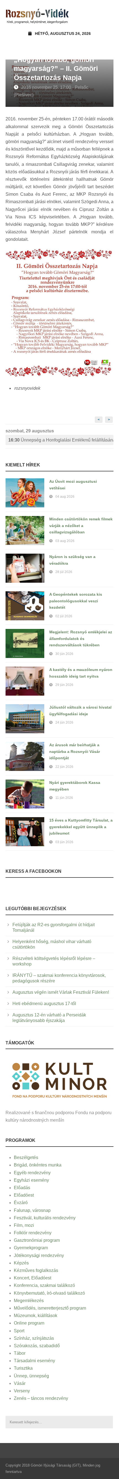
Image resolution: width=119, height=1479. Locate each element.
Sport (19, 1330)
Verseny (22, 1390)
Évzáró (21, 1202)
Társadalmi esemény (34, 1360)
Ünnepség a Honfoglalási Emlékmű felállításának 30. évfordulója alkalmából (60, 440)
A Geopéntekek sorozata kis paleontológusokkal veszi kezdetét (75, 601)
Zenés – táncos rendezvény (41, 1398)
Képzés (21, 1263)
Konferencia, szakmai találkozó (44, 1285)
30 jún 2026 (64, 654)
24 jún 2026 (64, 722)
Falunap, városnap (32, 1210)
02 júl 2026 (63, 616)
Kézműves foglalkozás (36, 1270)
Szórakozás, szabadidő (37, 1345)
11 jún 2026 (64, 798)
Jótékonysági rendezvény (39, 1255)
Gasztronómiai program (37, 1240)
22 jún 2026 (64, 767)
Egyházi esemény (31, 1180)
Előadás (22, 1187)
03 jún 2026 (64, 842)
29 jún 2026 (64, 685)
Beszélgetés (26, 1157)
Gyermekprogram (31, 1247)
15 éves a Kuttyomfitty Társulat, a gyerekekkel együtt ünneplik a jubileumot (81, 827)
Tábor (19, 1353)
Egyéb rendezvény (32, 1172)
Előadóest (24, 1195)
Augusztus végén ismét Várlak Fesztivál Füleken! (60, 992)
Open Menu (107, 15)
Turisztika (23, 1368)
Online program (29, 1323)
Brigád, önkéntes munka (37, 1165)
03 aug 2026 (64, 541)
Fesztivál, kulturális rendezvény (45, 1217)
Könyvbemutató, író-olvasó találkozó (49, 1293)
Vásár (19, 1383)
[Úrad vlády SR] (59, 1079)
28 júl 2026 (63, 572)
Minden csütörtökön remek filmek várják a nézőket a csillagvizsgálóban (81, 526)
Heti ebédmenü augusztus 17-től (44, 1003)
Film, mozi (24, 1225)
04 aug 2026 (64, 497)
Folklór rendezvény (32, 1232)
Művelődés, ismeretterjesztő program (50, 1308)
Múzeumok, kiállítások (35, 1315)
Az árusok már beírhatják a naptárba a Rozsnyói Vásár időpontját (74, 751)
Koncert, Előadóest (32, 1278)
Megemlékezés (29, 1300)
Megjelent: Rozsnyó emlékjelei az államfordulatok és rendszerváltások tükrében (80, 638)
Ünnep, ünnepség (31, 1376)
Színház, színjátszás (34, 1338)
